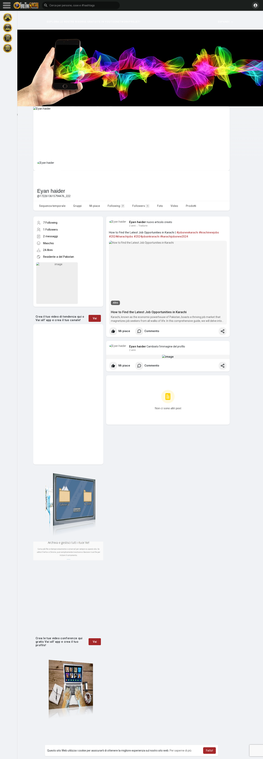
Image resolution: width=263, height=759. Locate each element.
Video (174, 205)
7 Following (50, 222)
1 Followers (50, 229)
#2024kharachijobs (121, 236)
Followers (140, 205)
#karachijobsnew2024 (174, 236)
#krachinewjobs (209, 232)
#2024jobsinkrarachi (146, 236)
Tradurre (142, 225)
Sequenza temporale (52, 205)
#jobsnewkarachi (187, 232)
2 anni (132, 225)
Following (115, 205)
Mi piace (94, 205)
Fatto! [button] (209, 750)
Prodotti (191, 205)
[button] (81, 5)
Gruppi (77, 205)
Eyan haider (137, 222)
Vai (95, 318)
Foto (160, 205)
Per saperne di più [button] (180, 750)
